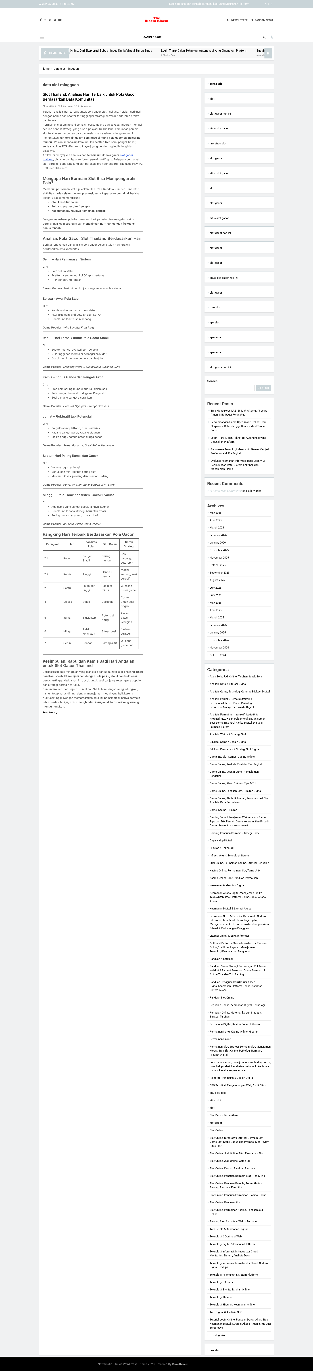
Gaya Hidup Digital (221, 840)
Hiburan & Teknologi (222, 848)
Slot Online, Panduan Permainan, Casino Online (238, 1195)
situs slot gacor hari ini (224, 277)
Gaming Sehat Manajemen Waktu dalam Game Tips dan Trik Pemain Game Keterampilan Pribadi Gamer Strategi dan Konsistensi (239, 821)
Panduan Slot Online (222, 997)
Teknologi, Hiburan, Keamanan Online (232, 1304)
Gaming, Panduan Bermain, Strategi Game (235, 833)
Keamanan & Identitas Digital (227, 885)
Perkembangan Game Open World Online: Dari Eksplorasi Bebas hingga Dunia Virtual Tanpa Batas (238, 426)
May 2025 (215, 602)
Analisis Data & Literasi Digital (228, 684)
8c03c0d (51, 106)
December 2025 (219, 550)
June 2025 (216, 595)
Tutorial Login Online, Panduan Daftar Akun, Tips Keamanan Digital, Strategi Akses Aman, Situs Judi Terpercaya (240, 1323)
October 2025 (218, 565)
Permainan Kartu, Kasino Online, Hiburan (234, 1031)
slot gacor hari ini (220, 113)
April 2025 (216, 610)
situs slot (215, 1100)
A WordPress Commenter (226, 490)
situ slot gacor (218, 1092)
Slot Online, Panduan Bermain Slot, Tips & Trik (237, 1176)
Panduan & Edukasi (221, 959)
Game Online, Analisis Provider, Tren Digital (236, 764)
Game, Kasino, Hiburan (223, 810)
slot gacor (216, 158)
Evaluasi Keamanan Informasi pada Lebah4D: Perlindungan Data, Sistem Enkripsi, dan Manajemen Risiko (238, 465)
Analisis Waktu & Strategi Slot (228, 734)
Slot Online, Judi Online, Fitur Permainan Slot (237, 1153)
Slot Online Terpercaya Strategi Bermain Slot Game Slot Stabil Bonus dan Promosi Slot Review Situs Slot (239, 1142)
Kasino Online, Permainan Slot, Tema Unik (235, 870)
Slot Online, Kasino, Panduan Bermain (232, 1168)
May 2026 (215, 512)
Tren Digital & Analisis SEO (226, 1312)
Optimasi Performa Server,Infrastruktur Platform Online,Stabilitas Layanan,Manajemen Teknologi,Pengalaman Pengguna (238, 947)
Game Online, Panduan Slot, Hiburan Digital (236, 791)
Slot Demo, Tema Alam (224, 1115)
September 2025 (219, 572)
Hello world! (253, 490)
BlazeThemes (180, 1364)
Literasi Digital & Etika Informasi (229, 935)
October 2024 (218, 655)
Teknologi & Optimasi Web (226, 1236)
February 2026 (218, 535)
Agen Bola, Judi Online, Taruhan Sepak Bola (236, 676)
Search (212, 381)
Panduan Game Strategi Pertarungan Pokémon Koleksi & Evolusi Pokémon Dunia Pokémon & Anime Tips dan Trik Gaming (238, 970)
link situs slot (218, 143)
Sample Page (152, 37)
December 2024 (219, 640)
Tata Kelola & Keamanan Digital (229, 1229)
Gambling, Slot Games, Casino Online (232, 756)
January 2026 (218, 542)
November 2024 (219, 647)
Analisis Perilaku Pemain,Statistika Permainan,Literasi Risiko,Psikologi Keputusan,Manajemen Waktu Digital (232, 703)
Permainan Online (220, 1039)
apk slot (215, 322)
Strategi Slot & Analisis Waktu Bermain (233, 1221)
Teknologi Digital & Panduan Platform (232, 1244)
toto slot (215, 307)
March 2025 (217, 617)
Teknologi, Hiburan (221, 1297)
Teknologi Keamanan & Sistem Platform (234, 1274)
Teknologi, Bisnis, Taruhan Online (230, 1289)
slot (212, 98)
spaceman (216, 337)
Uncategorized (218, 1335)
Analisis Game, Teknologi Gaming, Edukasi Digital (240, 691)
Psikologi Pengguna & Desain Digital (232, 1077)
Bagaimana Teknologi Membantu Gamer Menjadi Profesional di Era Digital (204, 6)
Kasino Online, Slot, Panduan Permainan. (234, 878)
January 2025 (218, 632)
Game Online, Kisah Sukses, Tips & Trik (233, 783)
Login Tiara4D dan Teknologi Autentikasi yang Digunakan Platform (168, 50)
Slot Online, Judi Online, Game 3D (230, 1160)
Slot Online (216, 1130)
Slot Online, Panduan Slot (225, 1202)
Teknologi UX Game (222, 1282)
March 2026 (217, 527)
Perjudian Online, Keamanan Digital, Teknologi (237, 1005)
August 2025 (217, 580)
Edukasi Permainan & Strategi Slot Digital (235, 749)
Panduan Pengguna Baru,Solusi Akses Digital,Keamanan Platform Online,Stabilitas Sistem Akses (236, 986)
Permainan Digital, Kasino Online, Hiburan (235, 1024)
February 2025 (218, 625)
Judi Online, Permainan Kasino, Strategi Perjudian (239, 863)
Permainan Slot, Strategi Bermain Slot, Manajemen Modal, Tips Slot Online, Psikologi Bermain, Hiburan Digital (240, 1050)
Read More (49, 712)
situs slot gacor (219, 128)
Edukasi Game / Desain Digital (228, 742)
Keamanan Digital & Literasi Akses (230, 908)
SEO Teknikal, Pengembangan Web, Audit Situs (238, 1085)
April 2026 (216, 520)
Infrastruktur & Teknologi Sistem (229, 855)
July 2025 (215, 587)
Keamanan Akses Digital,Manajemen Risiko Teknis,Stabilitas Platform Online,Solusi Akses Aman (238, 897)
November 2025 (219, 557)
